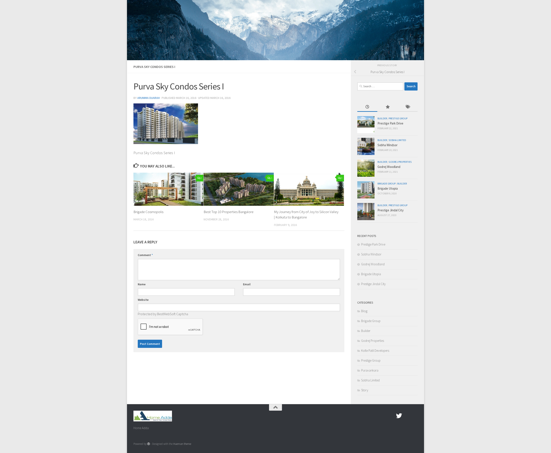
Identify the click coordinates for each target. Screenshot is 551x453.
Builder (382, 118)
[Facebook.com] (391, 416)
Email (247, 284)
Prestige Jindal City (391, 210)
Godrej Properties (400, 161)
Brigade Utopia (388, 188)
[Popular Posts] (387, 107)
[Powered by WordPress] (148, 443)
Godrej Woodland (389, 167)
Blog (364, 311)
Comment (145, 255)
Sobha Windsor (388, 145)
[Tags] (408, 107)
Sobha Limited (397, 140)
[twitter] (399, 416)
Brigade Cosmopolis (148, 211)
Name (141, 284)
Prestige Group (398, 118)
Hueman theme (182, 444)
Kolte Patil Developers (375, 351)
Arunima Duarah (148, 98)
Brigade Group (387, 183)
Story (364, 390)
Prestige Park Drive (390, 123)
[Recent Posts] (367, 107)
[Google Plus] (407, 416)
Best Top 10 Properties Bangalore (229, 211)
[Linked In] (415, 416)
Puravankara (369, 370)
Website (143, 300)
